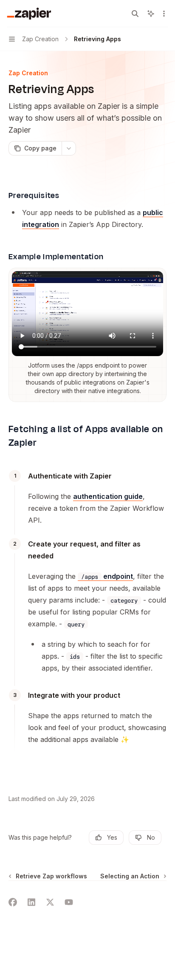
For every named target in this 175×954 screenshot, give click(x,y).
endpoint (107, 576)
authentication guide (108, 496)
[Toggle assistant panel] (151, 13)
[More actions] (164, 14)
